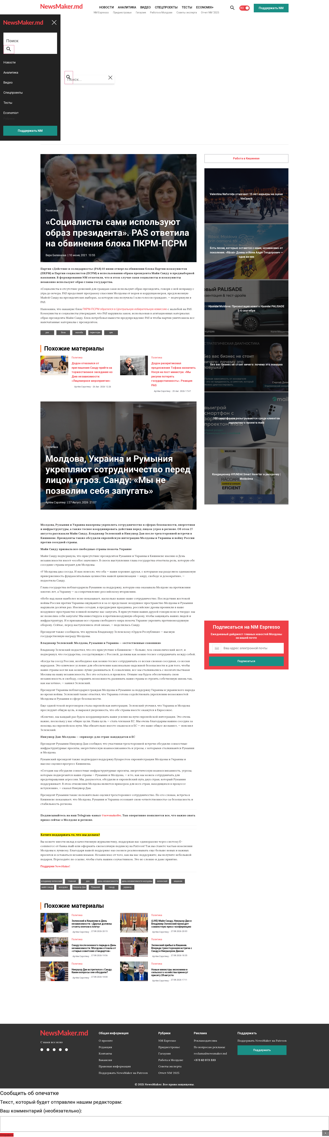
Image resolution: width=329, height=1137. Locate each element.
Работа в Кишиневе (246, 158)
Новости (106, 7)
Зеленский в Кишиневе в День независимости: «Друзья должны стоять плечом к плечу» (92, 923)
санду (112, 887)
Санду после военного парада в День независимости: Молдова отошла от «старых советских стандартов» (94, 948)
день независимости (108, 881)
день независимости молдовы (137, 881)
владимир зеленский (51, 881)
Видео (145, 7)
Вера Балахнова (56, 255)
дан (88, 881)
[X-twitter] (48, 1049)
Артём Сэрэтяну (82, 387)
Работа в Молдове (161, 12)
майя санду (47, 887)
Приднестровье (122, 12)
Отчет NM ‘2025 (210, 12)
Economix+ (205, 7)
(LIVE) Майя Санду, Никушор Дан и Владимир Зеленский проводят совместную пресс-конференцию (171, 923)
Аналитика (127, 7)
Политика (52, 210)
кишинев (178, 881)
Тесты (187, 7)
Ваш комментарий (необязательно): (41, 1111)
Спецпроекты (166, 7)
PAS (47, 332)
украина (127, 887)
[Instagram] (54, 1049)
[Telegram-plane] (66, 1049)
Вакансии (105, 1060)
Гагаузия (141, 12)
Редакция (105, 1047)
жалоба (79, 332)
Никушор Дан (79, 887)
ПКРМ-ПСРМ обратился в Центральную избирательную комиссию (125, 309)
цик (111, 332)
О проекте (106, 1040)
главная (72, 881)
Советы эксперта (186, 12)
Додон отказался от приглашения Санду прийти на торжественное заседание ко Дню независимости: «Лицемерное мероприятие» (92, 372)
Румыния (95, 887)
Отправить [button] (7, 1135)
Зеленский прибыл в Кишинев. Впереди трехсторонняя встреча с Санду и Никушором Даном (171, 948)
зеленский (162, 881)
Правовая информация (115, 1066)
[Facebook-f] (41, 1049)
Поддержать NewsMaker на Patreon (123, 1073)
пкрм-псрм (95, 332)
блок (63, 332)
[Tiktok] (60, 1049)
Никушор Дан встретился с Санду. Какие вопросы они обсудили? (92, 971)
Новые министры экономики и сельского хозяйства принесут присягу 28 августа (169, 972)
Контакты (105, 1053)
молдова (63, 887)
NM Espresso (101, 12)
